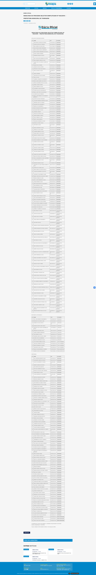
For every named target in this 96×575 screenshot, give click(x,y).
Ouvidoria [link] (69, 8)
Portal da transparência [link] (56, 8)
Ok (69, 573)
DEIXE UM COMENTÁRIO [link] (30, 540)
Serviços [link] (45, 8)
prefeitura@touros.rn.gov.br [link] (46, 565)
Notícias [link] (36, 8)
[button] (24, 21)
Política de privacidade (75, 573)
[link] (94, 4)
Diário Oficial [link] (35, 549)
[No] (94, 573)
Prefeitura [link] (27, 8)
